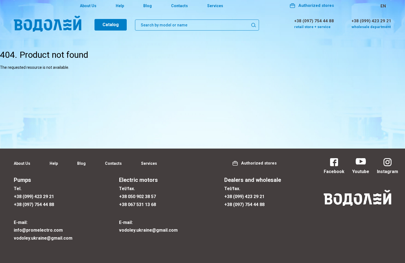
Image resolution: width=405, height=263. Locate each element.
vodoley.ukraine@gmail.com (43, 238)
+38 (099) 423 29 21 (371, 20)
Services (215, 6)
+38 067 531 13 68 (137, 204)
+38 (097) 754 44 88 (314, 20)
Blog (147, 6)
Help (120, 6)
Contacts (179, 6)
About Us (88, 6)
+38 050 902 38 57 (137, 196)
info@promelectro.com (38, 230)
